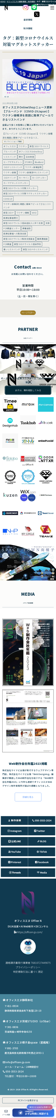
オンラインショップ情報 (13, 141)
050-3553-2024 (14, 1071)
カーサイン (24, 177)
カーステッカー (39, 177)
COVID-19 (7, 198)
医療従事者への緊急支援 (14, 233)
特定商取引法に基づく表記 (28, 972)
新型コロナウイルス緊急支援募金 (19, 238)
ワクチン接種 (9, 172)
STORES (28, 162)
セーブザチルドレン (12, 162)
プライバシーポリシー (28, 967)
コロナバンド (9, 177)
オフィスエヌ (9, 146)
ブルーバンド (9, 151)
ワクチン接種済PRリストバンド (33, 172)
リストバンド (9, 156)
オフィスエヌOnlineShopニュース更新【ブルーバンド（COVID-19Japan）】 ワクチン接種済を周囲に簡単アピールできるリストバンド (28, 113)
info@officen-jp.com (18, 1062)
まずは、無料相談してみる (28, 390)
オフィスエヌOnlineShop (30, 151)
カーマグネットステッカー (15, 182)
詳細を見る (28, 797)
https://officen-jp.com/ (29, 932)
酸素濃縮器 (42, 238)
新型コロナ (8, 212)
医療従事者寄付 (10, 217)
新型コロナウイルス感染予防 (27, 244)
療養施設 (26, 228)
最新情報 (27, 19)
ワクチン (23, 146)
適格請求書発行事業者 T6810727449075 (28, 963)
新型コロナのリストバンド (35, 249)
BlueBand (39, 162)
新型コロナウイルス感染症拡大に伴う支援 (23, 223)
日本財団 (30, 156)
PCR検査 (7, 244)
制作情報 (27, 28)
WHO (34, 212)
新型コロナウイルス (39, 146)
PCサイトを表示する (28, 1100)
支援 (48, 223)
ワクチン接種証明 (33, 167)
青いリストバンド (11, 249)
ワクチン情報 (23, 212)
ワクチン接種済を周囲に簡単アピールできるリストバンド (27, 206)
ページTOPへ (28, 312)
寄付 (21, 156)
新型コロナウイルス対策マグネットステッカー (25, 193)
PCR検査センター (11, 228)
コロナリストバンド (12, 167)
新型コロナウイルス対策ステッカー (20, 188)
